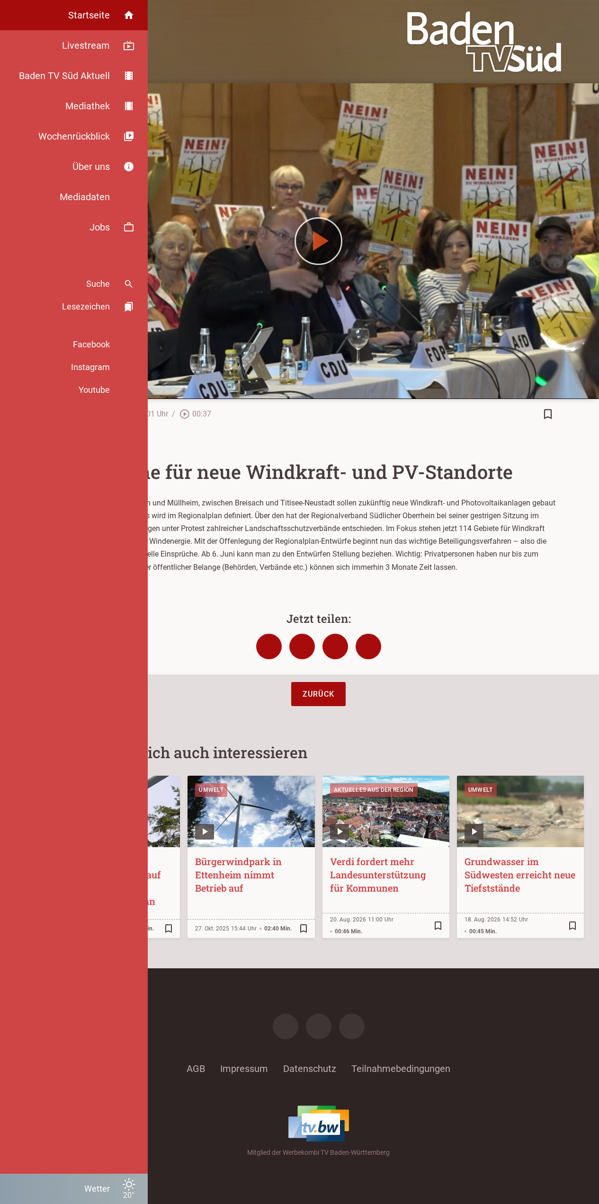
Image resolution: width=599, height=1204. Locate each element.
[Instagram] (318, 1026)
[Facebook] (285, 1026)
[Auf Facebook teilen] (269, 646)
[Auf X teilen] (302, 646)
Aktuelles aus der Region (374, 790)
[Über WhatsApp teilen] (335, 646)
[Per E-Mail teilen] (368, 646)
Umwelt (211, 790)
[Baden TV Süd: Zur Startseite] (484, 41)
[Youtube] (352, 1026)
